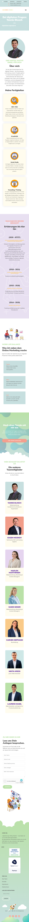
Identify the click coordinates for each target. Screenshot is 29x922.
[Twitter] (19, 916)
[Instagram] (16, 916)
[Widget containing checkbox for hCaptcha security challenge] (13, 781)
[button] (26, 10)
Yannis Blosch (14, 503)
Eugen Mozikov (14, 538)
